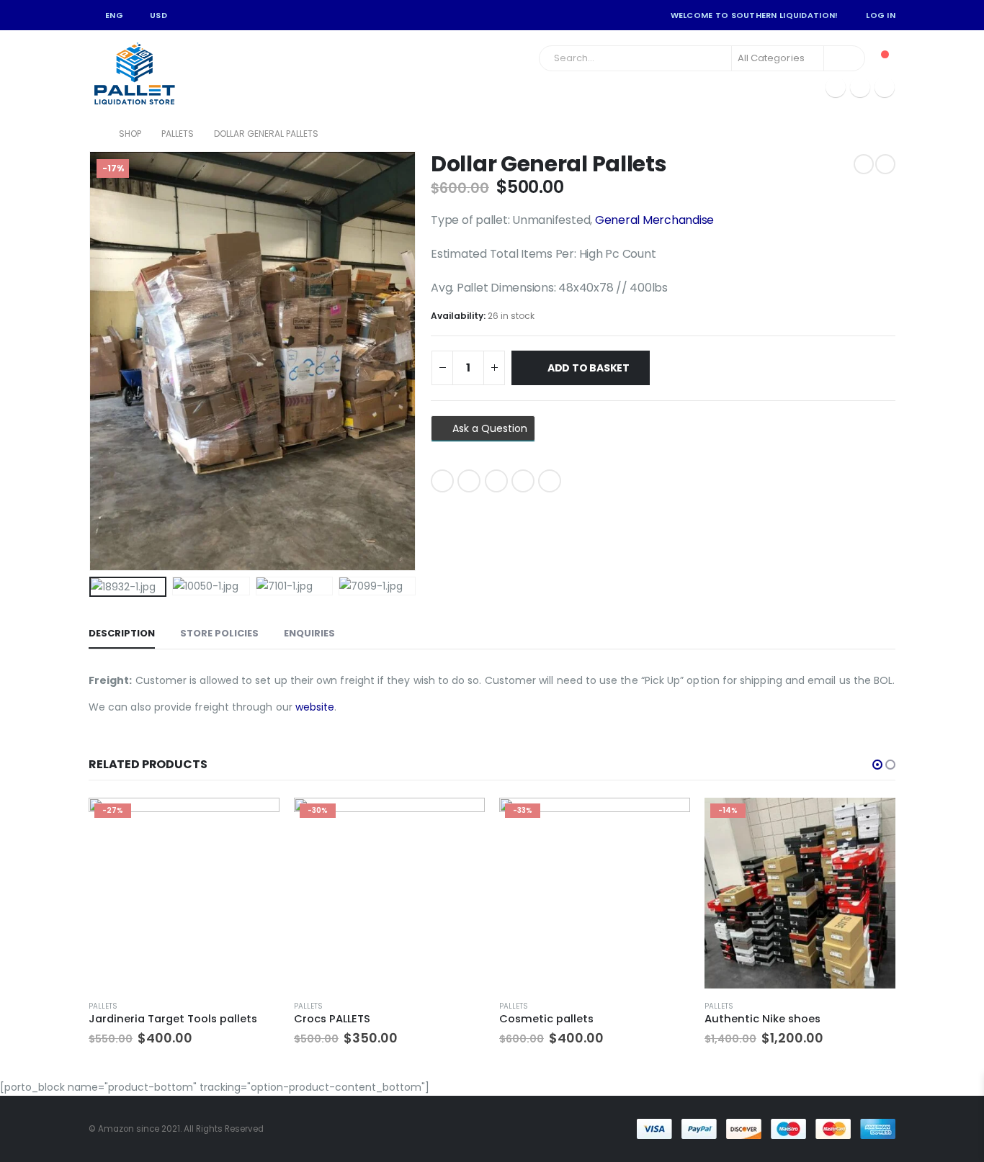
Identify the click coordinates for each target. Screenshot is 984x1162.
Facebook (442, 480)
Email (549, 480)
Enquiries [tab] (309, 633)
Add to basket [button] (256, 821)
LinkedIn (496, 480)
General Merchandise (654, 220)
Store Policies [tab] (219, 633)
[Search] (844, 58)
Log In (880, 15)
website (315, 707)
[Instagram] (885, 87)
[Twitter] (860, 87)
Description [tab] (122, 633)
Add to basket (588, 368)
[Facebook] (836, 87)
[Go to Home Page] (94, 134)
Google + (523, 480)
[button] (877, 764)
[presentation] (92, 361)
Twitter (468, 480)
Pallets (103, 1006)
